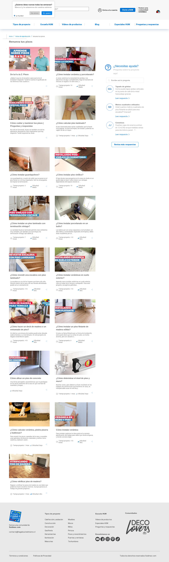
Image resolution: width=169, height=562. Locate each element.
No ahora (34, 13)
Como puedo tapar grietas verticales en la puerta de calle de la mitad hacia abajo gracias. (129, 91)
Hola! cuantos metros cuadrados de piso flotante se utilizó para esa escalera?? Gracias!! (129, 109)
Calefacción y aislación (54, 520)
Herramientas (50, 534)
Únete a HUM (127, 10)
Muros (70, 523)
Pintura (71, 531)
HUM (46, 24)
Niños (70, 527)
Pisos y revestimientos (77, 534)
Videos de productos (103, 520)
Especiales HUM (122, 24)
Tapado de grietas (123, 87)
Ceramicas (119, 123)
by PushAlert (20, 16)
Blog (97, 24)
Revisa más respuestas (125, 144)
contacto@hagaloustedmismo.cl (22, 532)
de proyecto (21, 24)
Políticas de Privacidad (42, 556)
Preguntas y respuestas (147, 24)
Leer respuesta (121, 98)
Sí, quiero (47, 13)
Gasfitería (49, 531)
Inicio (11, 36)
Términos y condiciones (18, 556)
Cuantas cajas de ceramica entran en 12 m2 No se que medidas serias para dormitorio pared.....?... (129, 127)
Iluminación (49, 538)
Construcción (50, 523)
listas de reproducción (22, 36)
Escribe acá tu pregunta (116, 78)
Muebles (71, 520)
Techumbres (73, 541)
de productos (72, 24)
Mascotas (49, 541)
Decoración (49, 527)
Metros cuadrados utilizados (127, 105)
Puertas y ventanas (76, 538)
